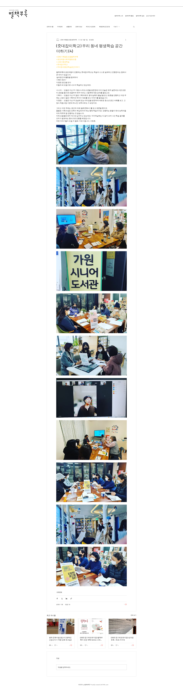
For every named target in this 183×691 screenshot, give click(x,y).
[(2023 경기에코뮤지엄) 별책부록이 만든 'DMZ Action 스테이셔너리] (91, 626)
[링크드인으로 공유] (66, 598)
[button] (134, 26)
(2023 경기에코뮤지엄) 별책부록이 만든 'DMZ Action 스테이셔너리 (91, 638)
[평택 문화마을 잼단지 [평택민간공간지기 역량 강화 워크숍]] (60, 626)
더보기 (116, 26)
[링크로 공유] (71, 598)
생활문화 (69, 26)
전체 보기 (133, 615)
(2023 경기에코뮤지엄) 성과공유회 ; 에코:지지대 (122, 638)
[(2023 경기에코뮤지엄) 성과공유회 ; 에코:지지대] (122, 626)
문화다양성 (78, 26)
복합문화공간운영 (104, 26)
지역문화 (60, 26)
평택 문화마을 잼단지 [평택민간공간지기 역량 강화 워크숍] (60, 638)
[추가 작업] (125, 40)
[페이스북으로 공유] (57, 598)
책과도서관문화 (90, 26)
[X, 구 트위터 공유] (62, 598)
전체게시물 (50, 26)
